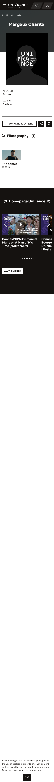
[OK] (27, 777)
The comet (9, 164)
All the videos (12, 271)
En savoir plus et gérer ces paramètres (21, 770)
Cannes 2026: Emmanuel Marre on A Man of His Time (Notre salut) (19, 242)
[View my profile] (47, 5)
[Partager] (41, 124)
